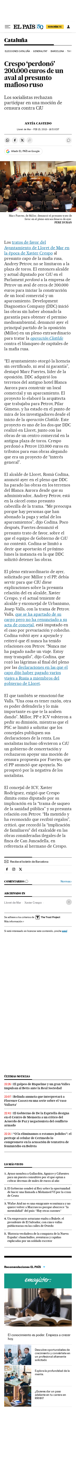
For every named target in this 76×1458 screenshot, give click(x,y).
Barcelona (57, 51)
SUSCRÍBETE (55, 26)
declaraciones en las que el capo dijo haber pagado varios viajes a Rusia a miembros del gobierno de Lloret (36, 675)
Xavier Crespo (33, 902)
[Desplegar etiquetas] (69, 902)
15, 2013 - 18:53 (46, 129)
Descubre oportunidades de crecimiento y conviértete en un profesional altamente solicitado (52, 1355)
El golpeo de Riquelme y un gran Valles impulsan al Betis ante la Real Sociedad (37, 1086)
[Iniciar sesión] (68, 26)
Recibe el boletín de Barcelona (29, 861)
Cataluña (15, 40)
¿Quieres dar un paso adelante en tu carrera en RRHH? (50, 1395)
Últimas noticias (17, 1076)
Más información (13, 921)
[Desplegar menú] (7, 26)
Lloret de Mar (12, 902)
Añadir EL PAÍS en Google (25, 151)
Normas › (66, 881)
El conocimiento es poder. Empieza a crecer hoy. (39, 1337)
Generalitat (40, 51)
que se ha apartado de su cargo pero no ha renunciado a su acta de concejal (35, 619)
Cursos (38, 1280)
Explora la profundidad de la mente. (52, 1372)
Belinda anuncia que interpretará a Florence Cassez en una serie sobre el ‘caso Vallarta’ (35, 1101)
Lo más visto (13, 1164)
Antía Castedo (38, 123)
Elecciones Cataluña (17, 51)
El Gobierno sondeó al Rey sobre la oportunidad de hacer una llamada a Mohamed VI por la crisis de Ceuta (39, 1192)
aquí (64, 931)
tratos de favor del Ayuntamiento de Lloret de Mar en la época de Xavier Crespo (36, 247)
